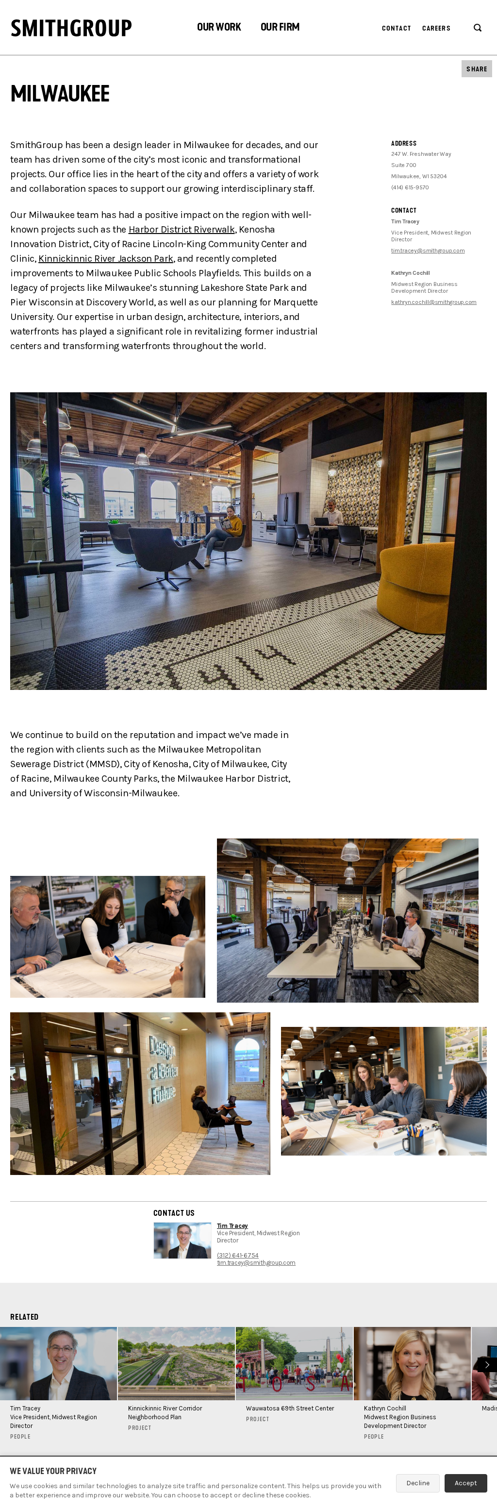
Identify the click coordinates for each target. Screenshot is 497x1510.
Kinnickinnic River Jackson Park (105, 258)
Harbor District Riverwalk (182, 229)
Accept (466, 1483)
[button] (219, 28)
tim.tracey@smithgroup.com (427, 250)
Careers (436, 28)
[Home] (71, 27)
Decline (418, 1483)
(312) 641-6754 (238, 1255)
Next (486, 1363)
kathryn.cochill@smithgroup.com (434, 302)
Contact (396, 28)
